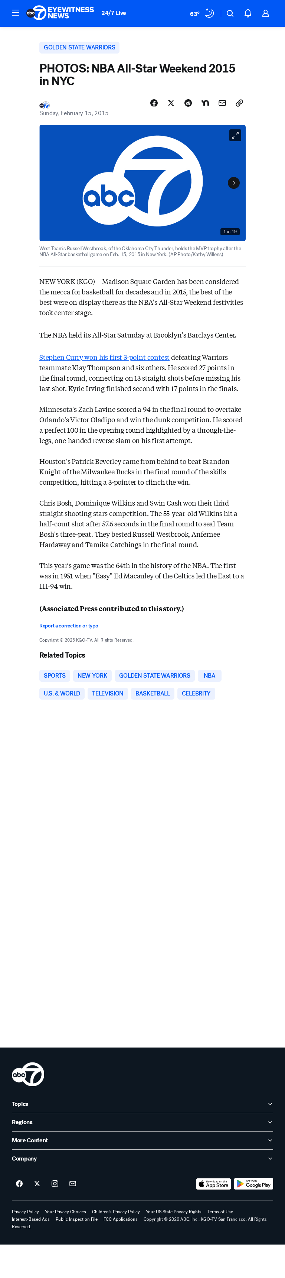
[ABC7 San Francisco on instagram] (55, 1184)
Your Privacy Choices (65, 1212)
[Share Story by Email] (222, 103)
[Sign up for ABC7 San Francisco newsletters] (72, 1184)
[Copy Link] (239, 103)
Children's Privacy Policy (116, 1212)
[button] (15, 12)
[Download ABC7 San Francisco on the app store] (214, 1184)
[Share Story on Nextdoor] (205, 103)
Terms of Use (220, 1212)
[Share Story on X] (171, 103)
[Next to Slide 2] (234, 183)
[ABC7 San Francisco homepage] (60, 13)
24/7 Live (113, 13)
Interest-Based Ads (31, 1219)
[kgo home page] (28, 1074)
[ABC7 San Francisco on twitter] (37, 1184)
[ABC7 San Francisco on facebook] (19, 1184)
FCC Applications (121, 1219)
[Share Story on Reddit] (188, 103)
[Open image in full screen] (235, 135)
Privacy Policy (25, 1212)
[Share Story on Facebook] (154, 103)
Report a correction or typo (68, 625)
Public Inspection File (77, 1219)
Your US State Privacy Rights (174, 1212)
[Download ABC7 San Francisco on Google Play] (253, 1184)
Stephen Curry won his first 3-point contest (104, 357)
